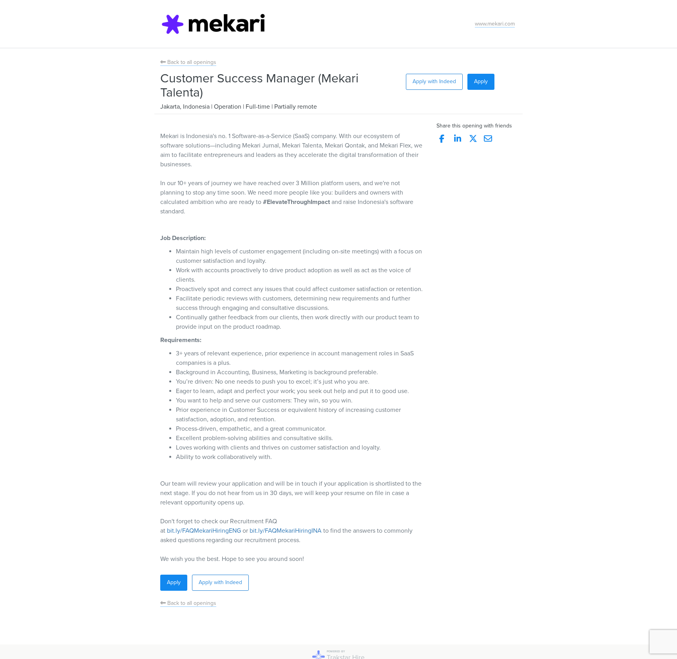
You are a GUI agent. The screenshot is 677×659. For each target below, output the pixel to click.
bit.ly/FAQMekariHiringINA (286, 531)
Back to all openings (191, 62)
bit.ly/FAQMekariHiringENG (204, 531)
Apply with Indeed (434, 81)
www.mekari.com (495, 23)
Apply (481, 81)
